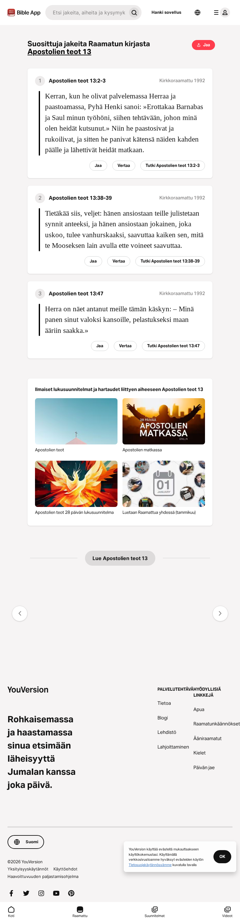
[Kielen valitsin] (197, 12)
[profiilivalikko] (220, 12)
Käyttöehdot (65, 868)
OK (222, 856)
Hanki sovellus (166, 12)
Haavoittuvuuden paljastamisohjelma (43, 876)
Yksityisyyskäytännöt (28, 868)
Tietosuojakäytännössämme (150, 864)
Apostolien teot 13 (59, 52)
